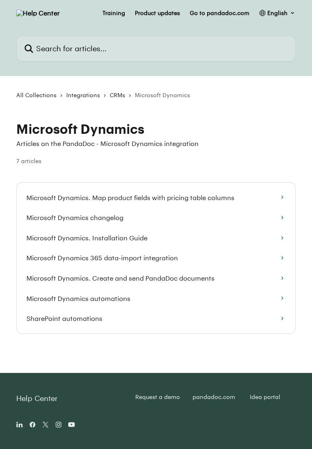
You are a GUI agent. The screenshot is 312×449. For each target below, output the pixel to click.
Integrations (83, 95)
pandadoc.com (214, 396)
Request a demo (157, 396)
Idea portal (265, 396)
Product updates (157, 13)
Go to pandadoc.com (219, 13)
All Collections (36, 95)
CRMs (117, 95)
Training (113, 13)
